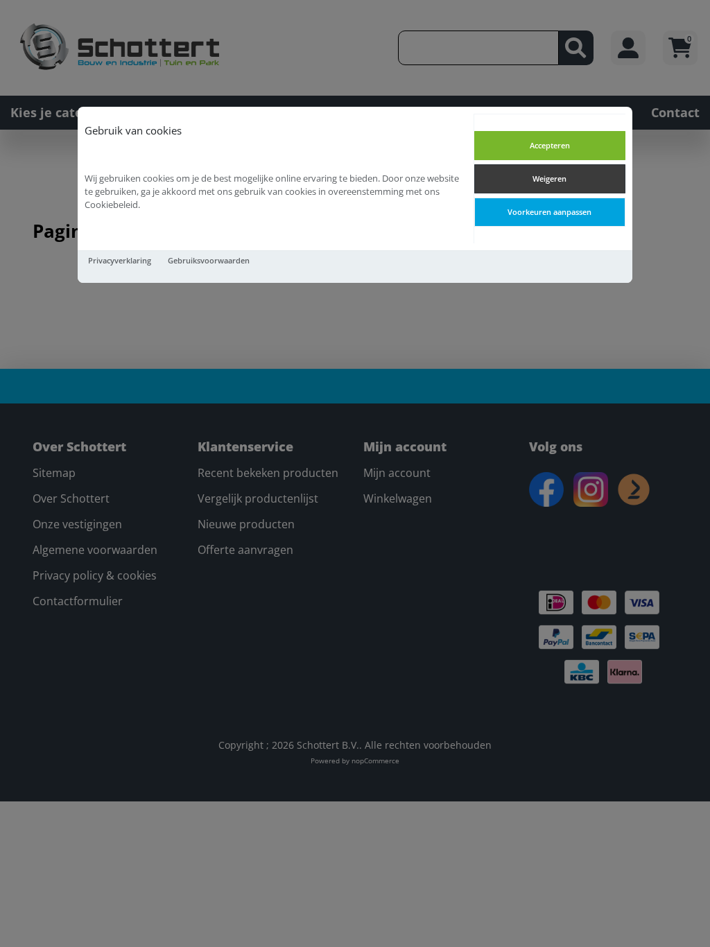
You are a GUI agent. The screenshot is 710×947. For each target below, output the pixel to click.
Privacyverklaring (119, 260)
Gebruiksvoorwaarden (209, 260)
